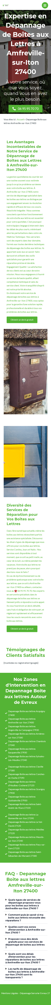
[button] (25, 904)
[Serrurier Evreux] (6, 5)
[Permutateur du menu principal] (45, 5)
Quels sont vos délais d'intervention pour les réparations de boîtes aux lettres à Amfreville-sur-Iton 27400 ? (24, 958)
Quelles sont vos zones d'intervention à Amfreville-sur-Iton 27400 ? (25, 930)
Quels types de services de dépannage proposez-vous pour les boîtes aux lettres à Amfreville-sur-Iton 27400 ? (23, 904)
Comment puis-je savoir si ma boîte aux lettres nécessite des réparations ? (25, 917)
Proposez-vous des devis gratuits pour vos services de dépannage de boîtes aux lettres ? (25, 943)
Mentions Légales (9, 993)
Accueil (20, 119)
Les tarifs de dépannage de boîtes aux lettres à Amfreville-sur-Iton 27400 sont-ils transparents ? (25, 973)
